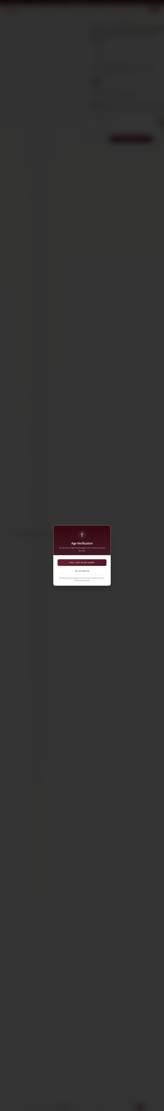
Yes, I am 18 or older (81, 562)
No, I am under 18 (82, 571)
